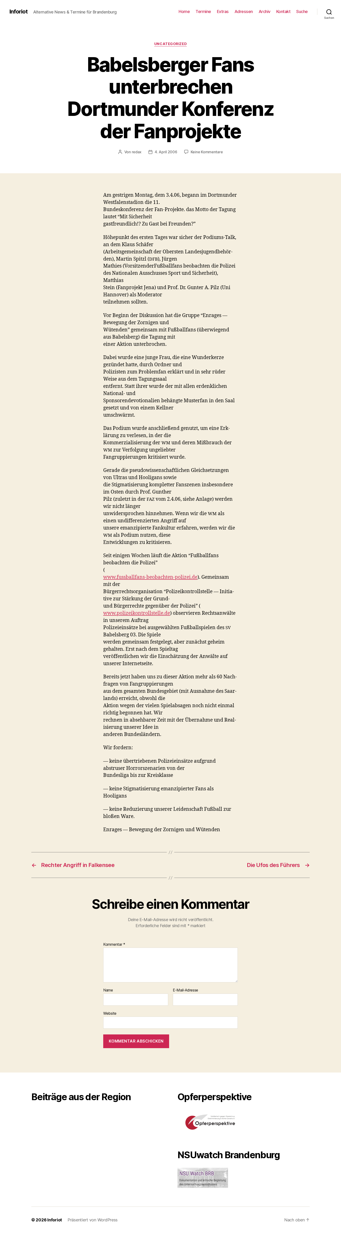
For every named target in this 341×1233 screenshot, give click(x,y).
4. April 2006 (166, 152)
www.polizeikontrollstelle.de (136, 613)
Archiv (264, 11)
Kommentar (114, 944)
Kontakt (283, 11)
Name (108, 990)
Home (184, 11)
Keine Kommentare (207, 152)
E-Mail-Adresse (185, 990)
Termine (203, 11)
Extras (223, 11)
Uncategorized (170, 44)
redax (137, 152)
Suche (302, 11)
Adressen (244, 11)
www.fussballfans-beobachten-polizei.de (150, 577)
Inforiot (18, 11)
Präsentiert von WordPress (93, 1219)
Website (109, 1013)
